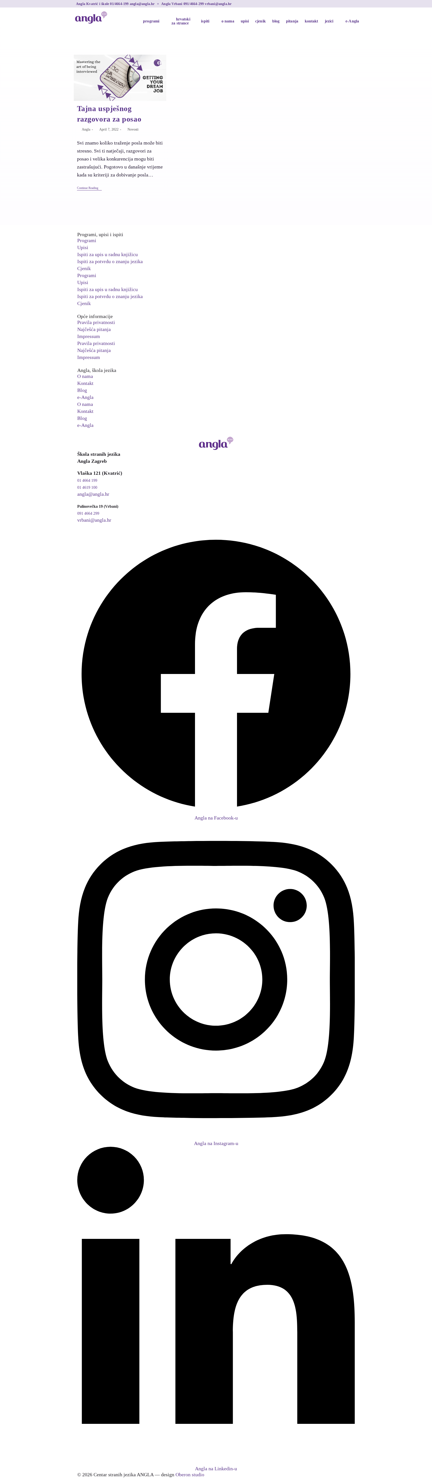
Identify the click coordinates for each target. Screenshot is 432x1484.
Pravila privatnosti (96, 322)
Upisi (82, 247)
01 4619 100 (87, 487)
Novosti (133, 129)
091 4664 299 (88, 513)
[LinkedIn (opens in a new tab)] (354, 3)
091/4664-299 (194, 4)
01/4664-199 (120, 4)
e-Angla (85, 397)
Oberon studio (190, 1474)
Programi (86, 240)
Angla (86, 129)
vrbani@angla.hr (218, 4)
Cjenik (84, 268)
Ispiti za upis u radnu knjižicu (107, 254)
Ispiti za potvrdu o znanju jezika (110, 261)
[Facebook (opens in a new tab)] (344, 3)
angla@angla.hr (143, 4)
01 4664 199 (87, 480)
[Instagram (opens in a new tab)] (349, 3)
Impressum (88, 336)
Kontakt (85, 383)
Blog (82, 390)
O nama (85, 376)
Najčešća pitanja (94, 329)
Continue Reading (89, 188)
